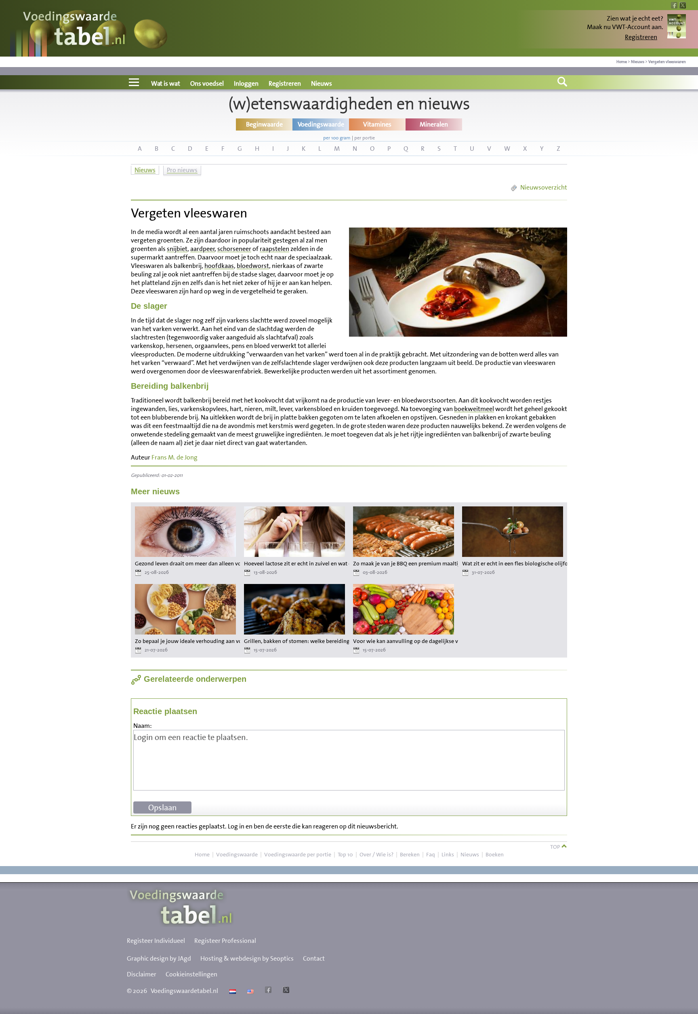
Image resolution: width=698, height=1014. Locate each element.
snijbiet (177, 249)
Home (621, 61)
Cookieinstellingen (191, 974)
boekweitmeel (474, 409)
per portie (364, 138)
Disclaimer (141, 974)
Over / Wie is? (376, 854)
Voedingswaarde (237, 854)
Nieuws (637, 61)
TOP (555, 846)
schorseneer (234, 249)
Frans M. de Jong (174, 457)
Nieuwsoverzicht (543, 187)
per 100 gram (337, 138)
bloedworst (253, 265)
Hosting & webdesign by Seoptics (247, 958)
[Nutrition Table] (249, 991)
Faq (430, 854)
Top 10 (345, 854)
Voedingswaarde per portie (297, 854)
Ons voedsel (207, 83)
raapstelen (274, 249)
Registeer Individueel (156, 940)
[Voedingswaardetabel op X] (285, 991)
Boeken (495, 854)
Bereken (410, 854)
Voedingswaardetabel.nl (184, 991)
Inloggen (246, 83)
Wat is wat (165, 83)
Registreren (641, 37)
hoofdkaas (219, 265)
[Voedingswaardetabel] (74, 29)
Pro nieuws (182, 170)
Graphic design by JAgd (159, 958)
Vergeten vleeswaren (667, 61)
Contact (314, 958)
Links (448, 854)
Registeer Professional (225, 940)
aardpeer (202, 249)
